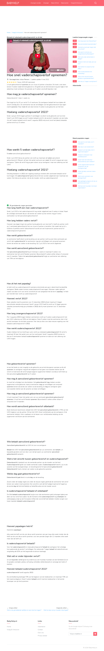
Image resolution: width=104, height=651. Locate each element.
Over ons (41, 633)
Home (8, 32)
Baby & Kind (55, 3)
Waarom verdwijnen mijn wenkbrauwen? (85, 156)
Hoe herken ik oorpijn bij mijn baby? (86, 67)
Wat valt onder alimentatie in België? (86, 58)
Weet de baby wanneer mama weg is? (86, 172)
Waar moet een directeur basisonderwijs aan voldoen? (86, 160)
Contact (40, 630)
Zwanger (46, 3)
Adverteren (41, 627)
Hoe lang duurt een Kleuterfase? (87, 41)
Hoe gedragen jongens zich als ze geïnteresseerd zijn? (87, 182)
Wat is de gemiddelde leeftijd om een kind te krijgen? (24, 610)
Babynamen (64, 3)
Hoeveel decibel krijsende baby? (87, 44)
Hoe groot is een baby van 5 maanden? (86, 143)
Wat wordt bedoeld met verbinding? (85, 72)
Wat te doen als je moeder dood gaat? (56, 610)
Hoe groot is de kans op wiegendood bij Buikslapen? (86, 53)
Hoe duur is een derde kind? (86, 147)
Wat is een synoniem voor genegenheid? (85, 177)
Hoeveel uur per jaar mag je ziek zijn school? (87, 48)
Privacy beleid (42, 636)
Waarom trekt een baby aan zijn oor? (87, 63)
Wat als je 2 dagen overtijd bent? (87, 81)
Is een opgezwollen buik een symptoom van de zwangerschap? (86, 166)
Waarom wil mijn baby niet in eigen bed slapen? (86, 151)
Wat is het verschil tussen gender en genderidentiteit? (86, 77)
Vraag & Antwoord (76, 3)
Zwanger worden (36, 3)
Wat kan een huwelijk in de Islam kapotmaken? (87, 187)
